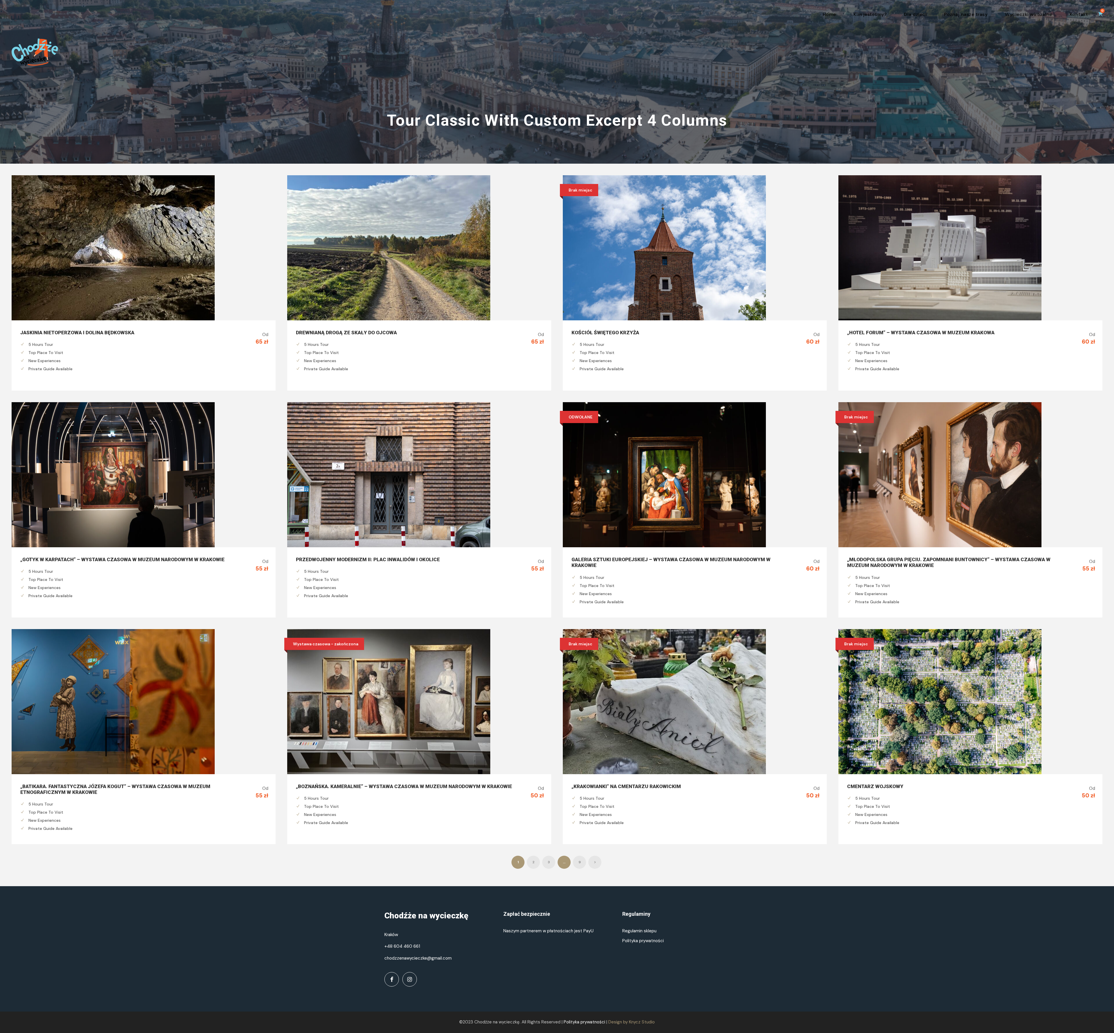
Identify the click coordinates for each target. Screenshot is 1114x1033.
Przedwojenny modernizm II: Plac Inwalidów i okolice (368, 559)
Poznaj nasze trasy (966, 14)
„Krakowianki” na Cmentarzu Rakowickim (626, 786)
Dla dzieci (915, 14)
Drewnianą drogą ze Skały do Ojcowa (346, 332)
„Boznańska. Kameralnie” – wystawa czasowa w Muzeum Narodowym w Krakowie (404, 786)
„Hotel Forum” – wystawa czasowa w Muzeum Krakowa (920, 332)
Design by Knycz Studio (631, 1022)
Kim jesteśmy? (870, 14)
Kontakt (1079, 14)
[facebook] (391, 979)
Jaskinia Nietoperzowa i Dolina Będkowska (77, 332)
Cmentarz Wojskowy (875, 786)
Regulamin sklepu (639, 931)
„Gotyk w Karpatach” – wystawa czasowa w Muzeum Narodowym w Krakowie (122, 559)
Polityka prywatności (643, 941)
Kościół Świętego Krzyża (605, 332)
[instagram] (409, 979)
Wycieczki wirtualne (1028, 14)
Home (829, 14)
